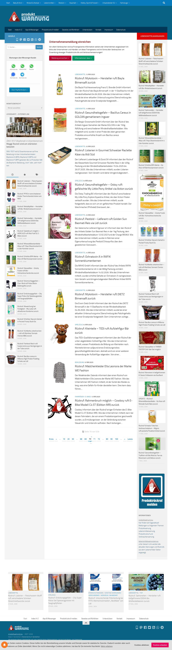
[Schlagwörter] (37, 174)
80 (107, 439)
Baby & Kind (17, 3)
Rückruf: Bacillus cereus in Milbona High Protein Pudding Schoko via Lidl (28, 358)
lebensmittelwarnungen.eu (148, 541)
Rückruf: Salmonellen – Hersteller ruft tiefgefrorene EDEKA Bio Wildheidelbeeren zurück (29, 220)
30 (73, 439)
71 (94, 439)
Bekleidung (79, 362)
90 (111, 439)
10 (64, 439)
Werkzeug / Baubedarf (109, 595)
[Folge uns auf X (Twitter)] (28, 39)
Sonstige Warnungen (113, 593)
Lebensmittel (49, 3)
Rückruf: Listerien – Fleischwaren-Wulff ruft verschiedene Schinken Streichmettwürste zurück (30, 183)
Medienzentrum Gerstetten (31, 637)
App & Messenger (32, 30)
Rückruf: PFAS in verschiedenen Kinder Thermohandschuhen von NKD (29, 196)
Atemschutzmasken (95, 593)
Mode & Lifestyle (33, 3)
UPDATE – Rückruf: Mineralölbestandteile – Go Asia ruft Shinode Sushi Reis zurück (152, 401)
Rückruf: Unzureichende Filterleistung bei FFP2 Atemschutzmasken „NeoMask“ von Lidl (105, 601)
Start (8, 3)
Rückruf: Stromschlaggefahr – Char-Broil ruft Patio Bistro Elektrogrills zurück (28, 283)
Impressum (108, 30)
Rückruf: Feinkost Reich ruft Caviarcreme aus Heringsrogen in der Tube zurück (29, 346)
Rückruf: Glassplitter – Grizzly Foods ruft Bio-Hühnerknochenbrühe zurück (28, 270)
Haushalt (72, 3)
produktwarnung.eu (146, 520)
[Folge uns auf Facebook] (24, 39)
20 (68, 439)
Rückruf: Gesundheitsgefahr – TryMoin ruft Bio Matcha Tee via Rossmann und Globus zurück (150, 455)
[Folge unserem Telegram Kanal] (39, 39)
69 (85, 439)
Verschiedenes (93, 595)
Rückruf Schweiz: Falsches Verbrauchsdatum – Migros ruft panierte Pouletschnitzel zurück (152, 428)
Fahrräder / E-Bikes (83, 397)
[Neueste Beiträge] (12, 174)
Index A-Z (18, 30)
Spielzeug (79, 181)
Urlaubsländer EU (108, 3)
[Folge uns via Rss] (32, 39)
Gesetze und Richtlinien (70, 30)
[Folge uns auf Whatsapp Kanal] (35, 39)
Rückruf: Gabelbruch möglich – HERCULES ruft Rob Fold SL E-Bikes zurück (28, 233)
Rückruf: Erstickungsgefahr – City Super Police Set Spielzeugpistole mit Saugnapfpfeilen (29, 296)
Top (141, 593)
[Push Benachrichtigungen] (4, 644)
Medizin (61, 3)
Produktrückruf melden (50, 30)
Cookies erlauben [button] (160, 645)
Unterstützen (87, 30)
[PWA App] (17, 39)
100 (116, 439)
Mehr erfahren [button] (107, 646)
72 (99, 439)
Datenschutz (121, 30)
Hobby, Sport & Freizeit (89, 3)
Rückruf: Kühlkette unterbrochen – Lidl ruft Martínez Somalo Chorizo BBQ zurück (29, 333)
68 (81, 439)
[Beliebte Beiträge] (24, 174)
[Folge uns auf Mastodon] (20, 39)
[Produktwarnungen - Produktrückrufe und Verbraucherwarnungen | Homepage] (28, 16)
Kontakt (98, 30)
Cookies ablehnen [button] (141, 645)
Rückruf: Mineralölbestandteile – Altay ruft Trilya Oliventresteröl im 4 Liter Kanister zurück (29, 246)
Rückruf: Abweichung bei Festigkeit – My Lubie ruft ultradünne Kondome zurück (27, 308)
